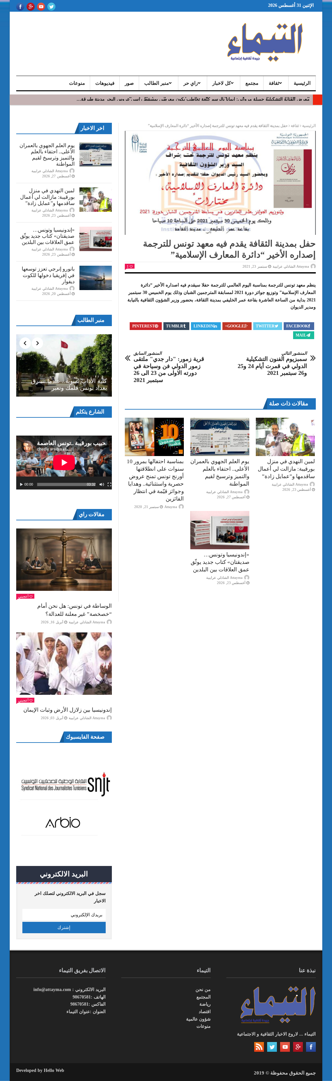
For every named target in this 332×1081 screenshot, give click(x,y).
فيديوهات (104, 83)
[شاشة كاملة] (109, 484)
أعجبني (23, 596)
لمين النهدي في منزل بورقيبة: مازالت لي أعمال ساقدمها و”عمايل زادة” (286, 468)
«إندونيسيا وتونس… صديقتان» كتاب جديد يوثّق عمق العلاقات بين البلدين (220, 562)
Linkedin (204, 326)
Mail (301, 335)
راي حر (191, 83)
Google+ (234, 326)
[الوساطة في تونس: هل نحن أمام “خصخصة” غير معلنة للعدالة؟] (64, 559)
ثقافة (274, 83)
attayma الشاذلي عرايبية (291, 266)
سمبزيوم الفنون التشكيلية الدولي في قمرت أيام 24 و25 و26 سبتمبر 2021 (272, 363)
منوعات (77, 83)
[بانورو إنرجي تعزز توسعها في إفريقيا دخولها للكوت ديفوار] (95, 278)
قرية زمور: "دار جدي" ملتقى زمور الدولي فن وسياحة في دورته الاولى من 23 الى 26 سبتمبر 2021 (169, 367)
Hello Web (54, 1070)
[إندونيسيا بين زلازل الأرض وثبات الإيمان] (64, 663)
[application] (64, 463)
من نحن (203, 989)
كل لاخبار (221, 83)
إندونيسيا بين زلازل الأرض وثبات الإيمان (67, 710)
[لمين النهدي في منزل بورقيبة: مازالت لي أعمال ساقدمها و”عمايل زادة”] (285, 437)
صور (129, 83)
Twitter (265, 326)
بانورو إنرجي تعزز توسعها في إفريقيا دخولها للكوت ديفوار (48, 275)
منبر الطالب (156, 83)
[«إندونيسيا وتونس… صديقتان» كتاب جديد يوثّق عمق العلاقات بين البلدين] (219, 530)
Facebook (297, 326)
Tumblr (174, 326)
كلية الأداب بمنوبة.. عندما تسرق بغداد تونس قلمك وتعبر (69, 384)
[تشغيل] (21, 484)
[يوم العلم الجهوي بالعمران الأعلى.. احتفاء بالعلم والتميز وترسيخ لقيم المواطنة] (219, 437)
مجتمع (251, 83)
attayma (170, 507)
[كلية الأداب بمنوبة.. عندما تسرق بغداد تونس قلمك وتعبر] (64, 365)
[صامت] (101, 484)
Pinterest (143, 326)
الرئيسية (302, 83)
